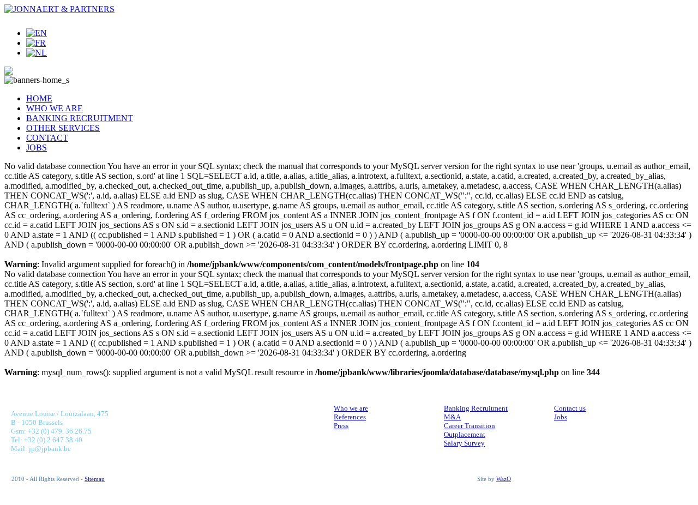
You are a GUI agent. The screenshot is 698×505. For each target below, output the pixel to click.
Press (341, 426)
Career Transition (469, 426)
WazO (503, 479)
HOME (39, 98)
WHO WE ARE (54, 108)
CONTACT (47, 137)
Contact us (570, 408)
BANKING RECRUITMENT (79, 118)
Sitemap (95, 479)
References (350, 417)
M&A (452, 417)
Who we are (351, 408)
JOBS (36, 147)
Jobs (560, 417)
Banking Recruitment (476, 408)
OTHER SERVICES (63, 128)
